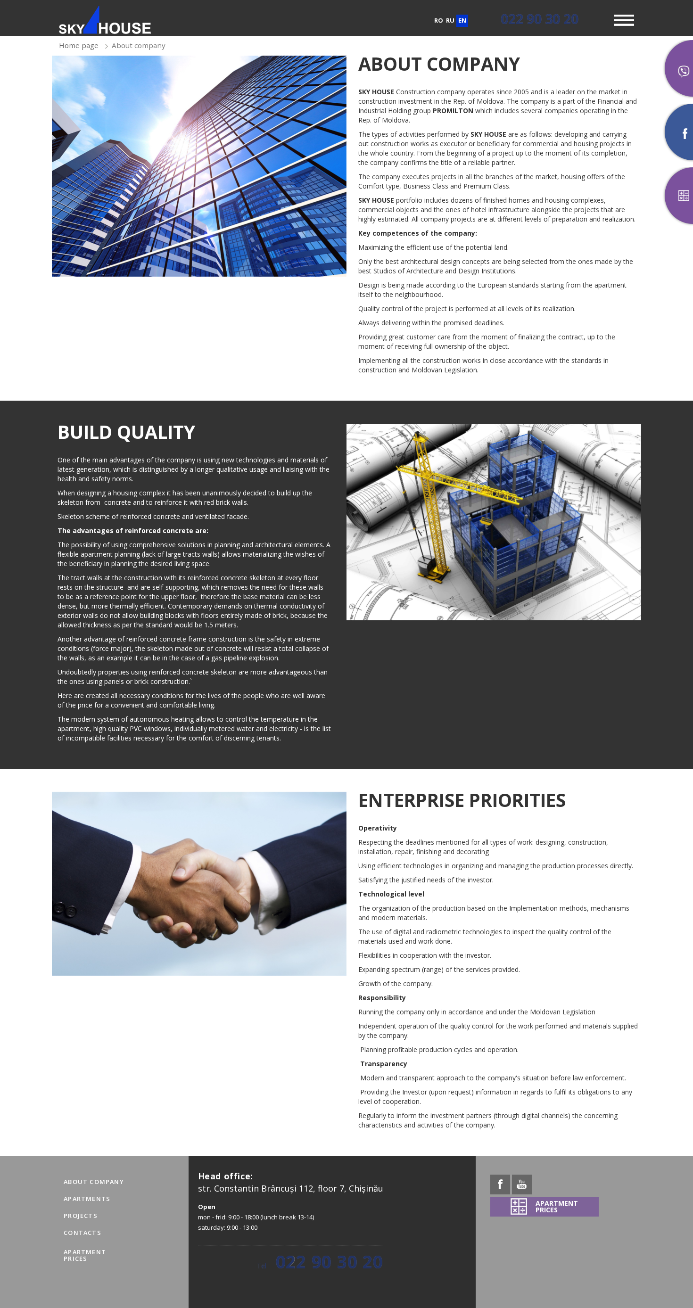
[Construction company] (105, 20)
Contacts (82, 1232)
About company (94, 1181)
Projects (81, 1215)
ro (438, 20)
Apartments (87, 1198)
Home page (79, 45)
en (462, 20)
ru (450, 20)
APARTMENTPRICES (85, 1255)
